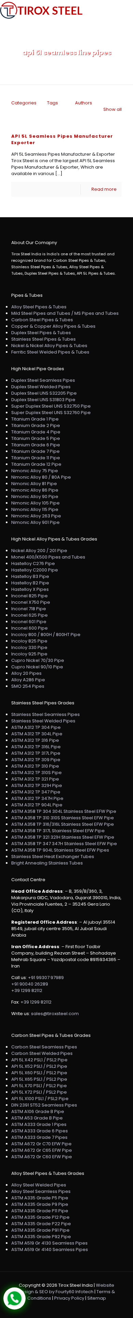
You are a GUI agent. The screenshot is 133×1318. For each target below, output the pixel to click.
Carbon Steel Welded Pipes (42, 1053)
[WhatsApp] (48, 1307)
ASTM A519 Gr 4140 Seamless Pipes (49, 1249)
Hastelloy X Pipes (30, 589)
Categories (23, 103)
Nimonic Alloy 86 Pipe (34, 490)
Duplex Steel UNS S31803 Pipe (43, 399)
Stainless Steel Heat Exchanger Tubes (52, 856)
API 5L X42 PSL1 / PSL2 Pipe (39, 1060)
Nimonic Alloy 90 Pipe (34, 496)
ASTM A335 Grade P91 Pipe (40, 1230)
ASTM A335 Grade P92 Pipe (41, 1236)
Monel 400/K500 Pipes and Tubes (48, 557)
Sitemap (96, 1298)
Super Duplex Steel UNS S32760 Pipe (51, 412)
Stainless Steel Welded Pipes (43, 721)
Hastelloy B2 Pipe (30, 583)
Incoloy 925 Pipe (29, 654)
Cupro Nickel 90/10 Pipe (37, 667)
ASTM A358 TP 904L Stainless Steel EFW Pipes (60, 850)
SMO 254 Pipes (27, 686)
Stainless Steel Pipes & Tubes (43, 339)
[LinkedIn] (75, 1307)
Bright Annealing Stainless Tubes (47, 863)
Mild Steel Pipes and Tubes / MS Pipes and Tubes (65, 313)
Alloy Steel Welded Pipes (38, 1185)
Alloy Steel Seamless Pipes (41, 1191)
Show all (112, 109)
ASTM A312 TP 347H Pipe (37, 798)
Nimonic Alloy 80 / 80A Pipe (41, 477)
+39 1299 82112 (26, 990)
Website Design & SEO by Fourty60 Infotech (66, 1288)
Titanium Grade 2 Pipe (35, 425)
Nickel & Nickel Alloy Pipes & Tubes (49, 345)
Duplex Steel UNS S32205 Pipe (44, 393)
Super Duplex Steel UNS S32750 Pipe (51, 406)
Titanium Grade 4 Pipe (35, 432)
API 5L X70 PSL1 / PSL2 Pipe (39, 1085)
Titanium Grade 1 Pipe (35, 419)
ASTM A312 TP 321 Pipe (35, 779)
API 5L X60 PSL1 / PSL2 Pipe (39, 1072)
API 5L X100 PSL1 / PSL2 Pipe (40, 1098)
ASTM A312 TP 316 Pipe (35, 740)
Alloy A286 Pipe (28, 680)
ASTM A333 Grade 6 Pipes (39, 1131)
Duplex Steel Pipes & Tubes (41, 332)
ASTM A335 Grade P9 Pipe (39, 1204)
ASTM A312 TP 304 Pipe (36, 727)
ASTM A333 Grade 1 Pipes (38, 1124)
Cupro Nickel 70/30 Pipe (37, 660)
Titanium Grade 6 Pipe (35, 445)
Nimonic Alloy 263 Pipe (36, 516)
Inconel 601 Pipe (28, 621)
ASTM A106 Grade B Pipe (37, 1111)
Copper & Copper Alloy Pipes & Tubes (53, 326)
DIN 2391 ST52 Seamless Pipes (44, 1105)
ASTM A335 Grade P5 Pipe (39, 1198)
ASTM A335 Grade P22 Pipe (41, 1223)
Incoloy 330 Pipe (29, 647)
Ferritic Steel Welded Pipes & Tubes (50, 352)
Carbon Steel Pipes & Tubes (42, 319)
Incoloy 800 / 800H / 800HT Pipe (45, 634)
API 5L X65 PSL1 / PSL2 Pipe (39, 1079)
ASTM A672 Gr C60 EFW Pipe (41, 1156)
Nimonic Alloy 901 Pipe (35, 522)
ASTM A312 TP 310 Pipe (35, 766)
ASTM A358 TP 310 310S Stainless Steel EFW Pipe (62, 818)
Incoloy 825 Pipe (29, 641)
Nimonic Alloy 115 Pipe (34, 509)
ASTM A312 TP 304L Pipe (36, 734)
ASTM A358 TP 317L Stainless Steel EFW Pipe (58, 830)
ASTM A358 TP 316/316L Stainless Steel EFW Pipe (62, 824)
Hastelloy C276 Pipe (33, 563)
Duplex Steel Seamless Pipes (43, 380)
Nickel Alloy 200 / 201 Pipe (39, 550)
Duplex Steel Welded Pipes (41, 386)
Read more (104, 189)
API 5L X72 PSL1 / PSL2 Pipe (39, 1092)
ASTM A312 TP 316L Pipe (36, 746)
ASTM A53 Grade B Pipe (37, 1118)
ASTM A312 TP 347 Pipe (35, 792)
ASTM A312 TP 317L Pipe (35, 753)
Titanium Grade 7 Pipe (35, 451)
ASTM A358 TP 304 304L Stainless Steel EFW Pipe (63, 811)
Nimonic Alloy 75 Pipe (34, 470)
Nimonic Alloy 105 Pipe (35, 503)
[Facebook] (57, 1307)
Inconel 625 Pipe (29, 615)
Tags (52, 103)
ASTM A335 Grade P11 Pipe (39, 1211)
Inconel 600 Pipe (29, 628)
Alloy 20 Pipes (26, 673)
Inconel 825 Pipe (29, 596)
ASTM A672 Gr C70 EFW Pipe (41, 1144)
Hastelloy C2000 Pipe (34, 570)
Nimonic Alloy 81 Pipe (34, 483)
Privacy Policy (69, 1298)
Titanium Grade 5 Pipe (35, 438)
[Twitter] (66, 1307)
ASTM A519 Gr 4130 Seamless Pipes (49, 1243)
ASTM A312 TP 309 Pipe (35, 759)
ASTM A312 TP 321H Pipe (36, 785)
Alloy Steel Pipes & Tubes (38, 307)
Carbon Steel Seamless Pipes (44, 1047)
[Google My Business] (85, 1307)
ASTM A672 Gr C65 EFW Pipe (41, 1150)
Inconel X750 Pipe (30, 602)
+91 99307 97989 (46, 977)
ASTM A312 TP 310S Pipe (36, 772)
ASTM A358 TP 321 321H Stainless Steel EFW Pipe (62, 837)
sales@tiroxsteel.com (55, 1013)
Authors (83, 103)
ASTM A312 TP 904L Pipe (36, 805)
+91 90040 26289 (29, 984)
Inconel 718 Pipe (28, 608)
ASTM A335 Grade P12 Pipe (40, 1217)
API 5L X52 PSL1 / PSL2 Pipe (39, 1066)
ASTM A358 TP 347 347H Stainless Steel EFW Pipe (64, 843)
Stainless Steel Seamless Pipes (45, 714)
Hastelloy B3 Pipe (30, 576)
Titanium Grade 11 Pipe (35, 458)
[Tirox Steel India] (41, 10)
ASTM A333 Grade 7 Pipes (39, 1137)
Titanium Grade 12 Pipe (36, 464)
